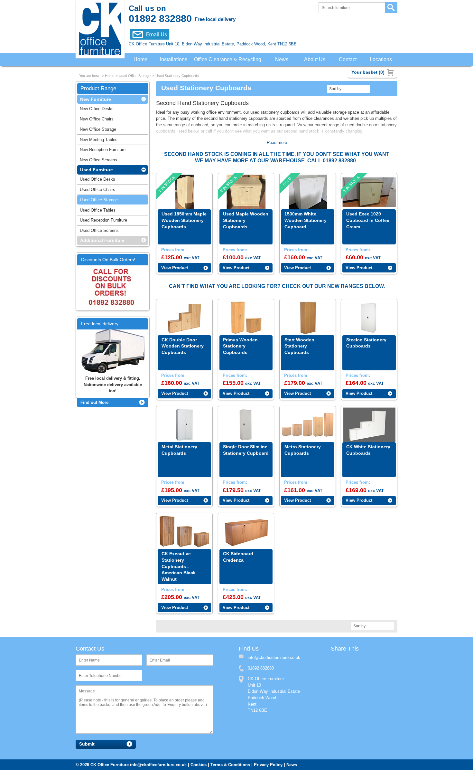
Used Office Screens (99, 231)
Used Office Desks (97, 180)
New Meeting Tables (98, 140)
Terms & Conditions (230, 765)
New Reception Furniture (102, 150)
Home (140, 59)
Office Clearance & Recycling (229, 59)
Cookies (198, 765)
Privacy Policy (268, 765)
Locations (381, 59)
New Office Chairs (97, 120)
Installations (174, 59)
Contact (348, 59)
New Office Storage (98, 130)
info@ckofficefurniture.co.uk (158, 765)
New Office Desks (97, 110)
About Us (316, 59)
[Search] (391, 8)
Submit (87, 745)
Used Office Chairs (97, 190)
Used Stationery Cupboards (177, 76)
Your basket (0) (368, 72)
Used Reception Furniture (103, 221)
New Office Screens (98, 161)
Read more (277, 143)
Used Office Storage (135, 76)
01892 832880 (261, 669)
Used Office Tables (98, 211)
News (283, 59)
